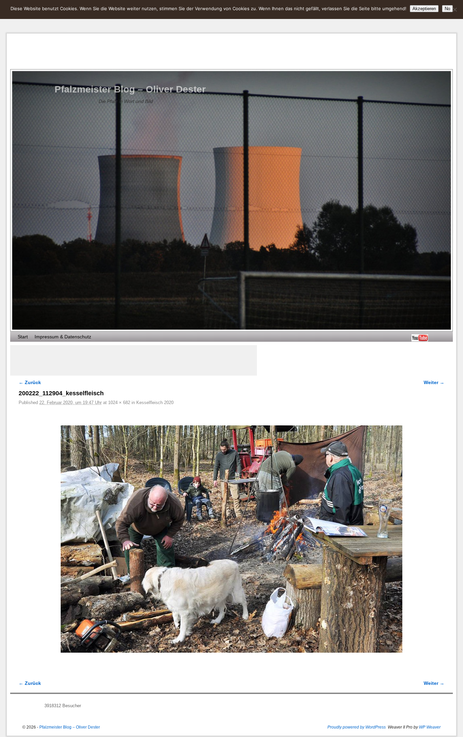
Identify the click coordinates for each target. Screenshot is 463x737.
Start (23, 336)
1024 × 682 (119, 402)
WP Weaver (430, 727)
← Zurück (30, 382)
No (447, 8)
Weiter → (434, 382)
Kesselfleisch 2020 (155, 402)
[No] (454, 9)
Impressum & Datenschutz (63, 336)
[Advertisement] (133, 360)
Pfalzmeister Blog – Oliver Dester (130, 89)
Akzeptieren (424, 8)
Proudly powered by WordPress (356, 727)
